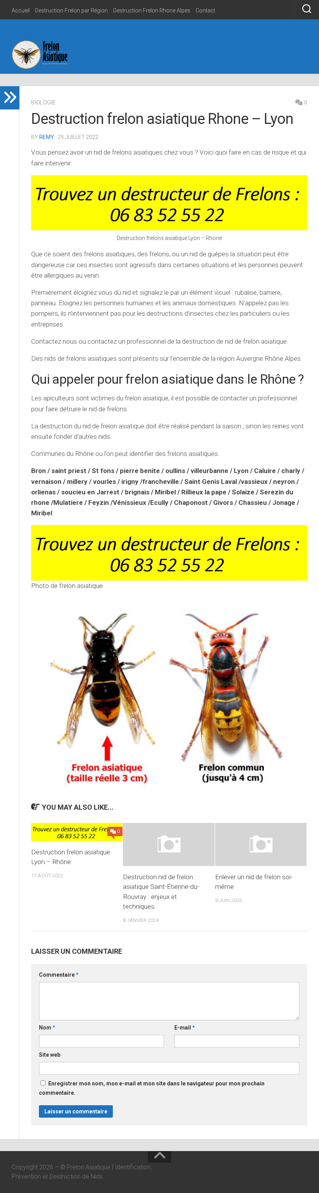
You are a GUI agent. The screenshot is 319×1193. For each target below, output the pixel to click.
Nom (47, 1027)
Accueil (21, 10)
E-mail (184, 1027)
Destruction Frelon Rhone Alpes (151, 10)
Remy (46, 137)
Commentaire (59, 975)
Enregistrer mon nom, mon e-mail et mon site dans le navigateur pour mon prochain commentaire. (152, 1088)
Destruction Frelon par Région (71, 10)
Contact (205, 10)
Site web (49, 1055)
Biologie (43, 102)
